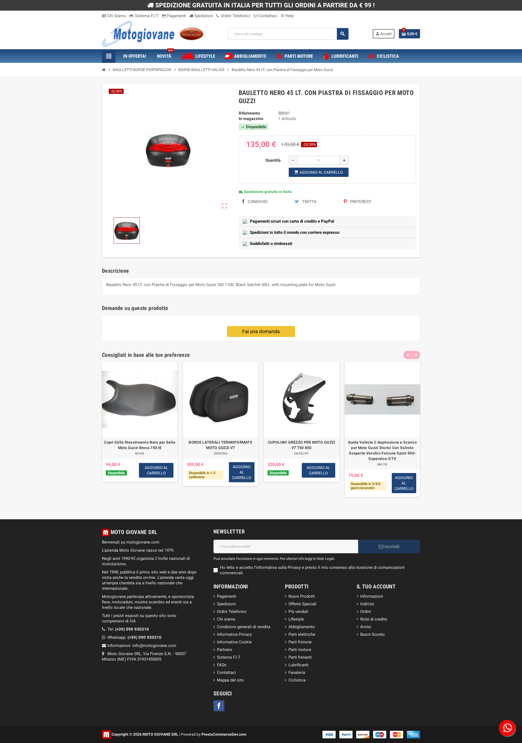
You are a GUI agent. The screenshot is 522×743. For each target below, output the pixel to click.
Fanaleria (296, 672)
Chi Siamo (116, 15)
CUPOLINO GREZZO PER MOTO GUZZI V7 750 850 (301, 445)
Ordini (365, 611)
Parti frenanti (300, 657)
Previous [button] (407, 355)
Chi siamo (226, 619)
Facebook (218, 705)
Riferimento (249, 113)
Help (287, 15)
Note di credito (373, 619)
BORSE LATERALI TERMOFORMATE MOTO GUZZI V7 (220, 445)
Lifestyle (296, 619)
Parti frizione (300, 642)
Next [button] (416, 355)
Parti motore (299, 649)
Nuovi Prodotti (301, 596)
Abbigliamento (301, 626)
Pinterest (360, 201)
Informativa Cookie (234, 642)
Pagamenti (176, 15)
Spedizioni (203, 15)
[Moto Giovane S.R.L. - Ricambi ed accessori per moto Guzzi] (153, 33)
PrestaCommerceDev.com (223, 734)
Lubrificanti (298, 664)
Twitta (308, 201)
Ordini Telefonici (235, 15)
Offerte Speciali (302, 603)
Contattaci (267, 15)
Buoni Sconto (372, 634)
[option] (139, 432)
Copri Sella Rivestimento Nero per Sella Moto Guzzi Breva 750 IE (139, 445)
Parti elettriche (301, 634)
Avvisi (365, 626)
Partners (224, 649)
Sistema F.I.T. (146, 15)
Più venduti (298, 611)
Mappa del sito (230, 680)
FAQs (221, 664)
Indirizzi (367, 603)
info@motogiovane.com (154, 645)
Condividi (257, 201)
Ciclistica (297, 680)
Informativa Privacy (234, 634)
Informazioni (371, 596)
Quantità (273, 160)
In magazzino (251, 118)
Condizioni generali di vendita (243, 626)
